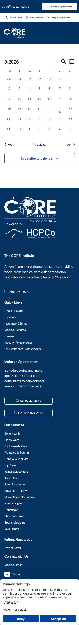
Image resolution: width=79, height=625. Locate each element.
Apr (69, 144)
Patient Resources (18, 539)
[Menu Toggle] (52, 33)
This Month (39, 144)
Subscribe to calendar (37, 158)
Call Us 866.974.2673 (15, 6)
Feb (10, 144)
